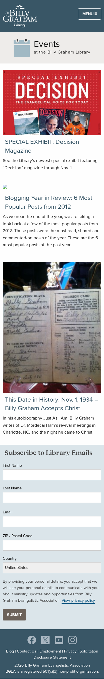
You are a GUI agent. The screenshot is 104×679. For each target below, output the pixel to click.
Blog (10, 651)
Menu (88, 14)
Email (7, 512)
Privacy (70, 651)
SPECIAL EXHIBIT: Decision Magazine (42, 146)
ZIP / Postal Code (17, 536)
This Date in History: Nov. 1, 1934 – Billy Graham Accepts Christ (51, 404)
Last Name (12, 488)
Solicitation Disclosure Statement (66, 654)
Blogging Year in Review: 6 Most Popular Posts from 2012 (48, 202)
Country (10, 558)
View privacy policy (78, 600)
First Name (12, 465)
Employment (50, 651)
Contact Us (26, 651)
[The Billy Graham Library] (20, 15)
